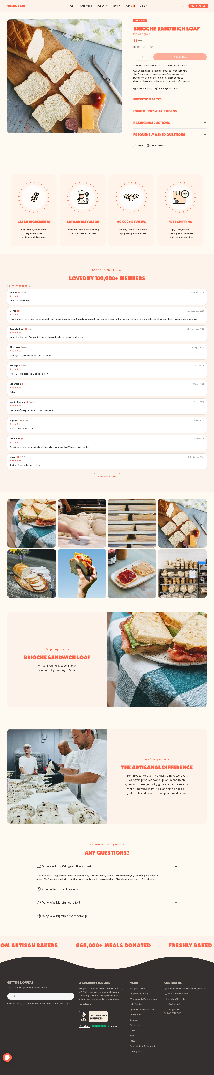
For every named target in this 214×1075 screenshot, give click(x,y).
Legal (132, 1040)
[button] (7, 1057)
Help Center (136, 1004)
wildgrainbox (174, 1009)
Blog (132, 1035)
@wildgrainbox (176, 1004)
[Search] (183, 6)
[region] (107, 548)
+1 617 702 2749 (176, 998)
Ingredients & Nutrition (142, 1009)
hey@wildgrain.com (178, 993)
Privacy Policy (137, 1051)
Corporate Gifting (139, 993)
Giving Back (136, 1014)
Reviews (134, 1019)
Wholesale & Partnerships (143, 998)
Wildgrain (176, 1012)
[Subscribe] (71, 996)
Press (132, 1030)
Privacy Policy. (62, 1003)
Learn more (85, 1004)
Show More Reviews (107, 476)
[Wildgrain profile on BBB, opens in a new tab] (102, 1016)
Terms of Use (45, 1003)
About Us (135, 1025)
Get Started (198, 6)
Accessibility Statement (142, 1046)
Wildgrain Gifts (137, 988)
